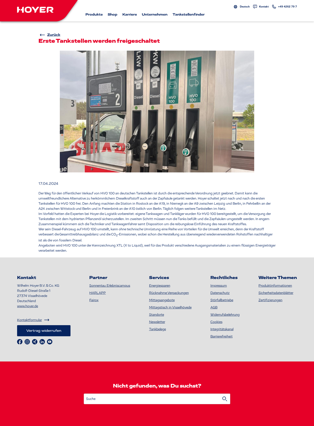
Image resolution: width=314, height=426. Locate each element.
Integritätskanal (221, 329)
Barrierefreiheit (221, 336)
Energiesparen (159, 285)
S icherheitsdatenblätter (275, 293)
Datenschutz (220, 293)
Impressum (218, 285)
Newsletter (157, 322)
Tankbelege (157, 329)
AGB (213, 307)
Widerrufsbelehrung (225, 314)
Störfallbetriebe (221, 300)
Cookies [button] (216, 322)
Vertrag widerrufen (43, 330)
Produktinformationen (275, 285)
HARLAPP (97, 293)
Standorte (156, 314)
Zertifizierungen (270, 300)
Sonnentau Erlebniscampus (109, 285)
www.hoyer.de (27, 306)
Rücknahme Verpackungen (169, 293)
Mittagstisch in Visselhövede (170, 307)
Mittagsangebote (162, 300)
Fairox (93, 300)
